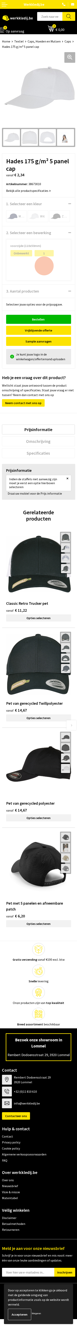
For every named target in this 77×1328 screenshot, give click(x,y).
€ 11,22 (16, 610)
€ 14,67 (16, 710)
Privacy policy (11, 1142)
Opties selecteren (38, 618)
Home (6, 41)
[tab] (38, 429)
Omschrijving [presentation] (38, 441)
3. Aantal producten (22, 291)
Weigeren (36, 1313)
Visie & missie (11, 1192)
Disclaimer (9, 1218)
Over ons (8, 1180)
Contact (7, 1136)
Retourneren (10, 1230)
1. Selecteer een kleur (24, 203)
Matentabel (10, 1198)
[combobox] (49, 16)
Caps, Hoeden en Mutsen (44, 41)
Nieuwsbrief (10, 1186)
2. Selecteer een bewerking (28, 232)
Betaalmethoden (13, 1224)
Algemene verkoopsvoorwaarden (24, 1154)
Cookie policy (11, 1148)
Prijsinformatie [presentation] (38, 429)
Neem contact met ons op (23, 403)
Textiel (19, 41)
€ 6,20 (15, 915)
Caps (68, 41)
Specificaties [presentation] (38, 453)
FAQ (4, 1160)
